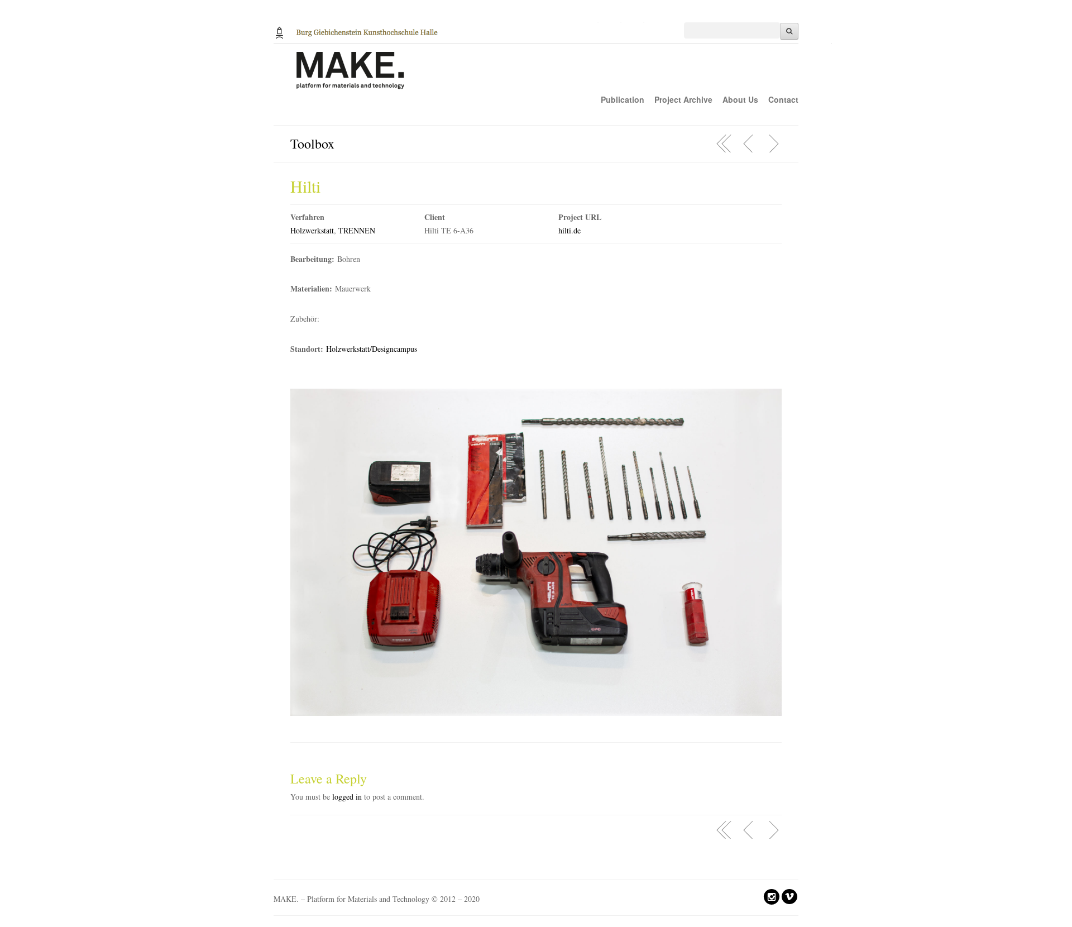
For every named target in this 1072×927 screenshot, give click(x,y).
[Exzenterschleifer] (773, 143)
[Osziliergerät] (748, 143)
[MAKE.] (553, 76)
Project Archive (683, 99)
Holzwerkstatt (312, 230)
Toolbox (312, 143)
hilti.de (569, 230)
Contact (783, 99)
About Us (740, 99)
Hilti (305, 186)
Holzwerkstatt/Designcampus (371, 348)
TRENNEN (356, 230)
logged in (347, 796)
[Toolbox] (724, 143)
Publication (622, 99)
